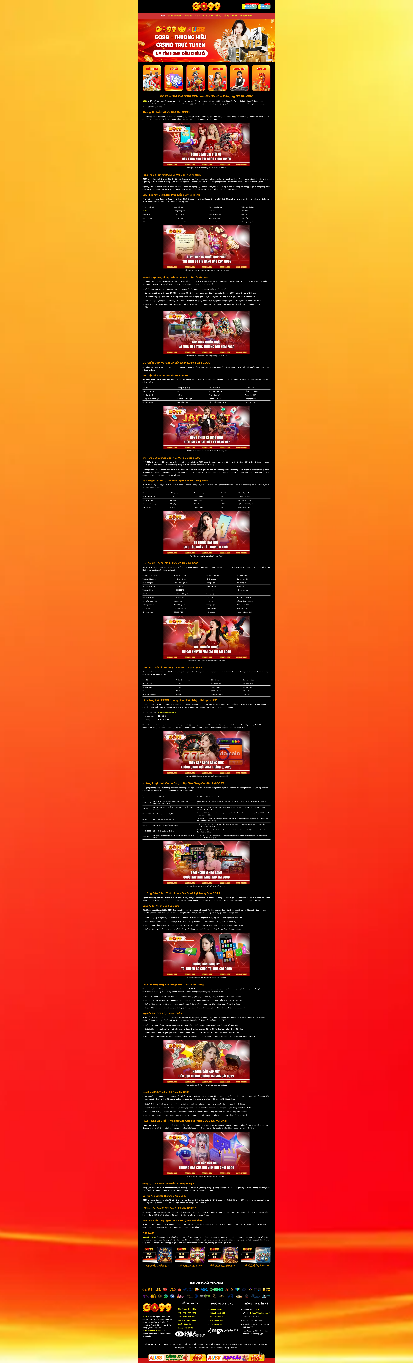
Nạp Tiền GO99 (216, 1317)
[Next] (271, 1260)
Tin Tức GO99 (246, 16)
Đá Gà (234, 16)
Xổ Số (226, 16)
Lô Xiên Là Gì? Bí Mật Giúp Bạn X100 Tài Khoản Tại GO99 (256, 1265)
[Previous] (142, 1260)
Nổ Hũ (218, 16)
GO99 (163, 16)
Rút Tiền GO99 (216, 1320)
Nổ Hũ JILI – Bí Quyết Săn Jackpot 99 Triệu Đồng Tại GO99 (223, 1265)
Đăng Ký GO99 (175, 16)
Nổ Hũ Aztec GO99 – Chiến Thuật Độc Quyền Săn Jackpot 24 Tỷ (190, 1265)
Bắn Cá (209, 16)
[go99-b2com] (206, 6)
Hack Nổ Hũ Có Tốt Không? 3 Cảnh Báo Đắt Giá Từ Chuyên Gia (157, 1265)
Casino (188, 16)
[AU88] (177, 1357)
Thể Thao (199, 16)
